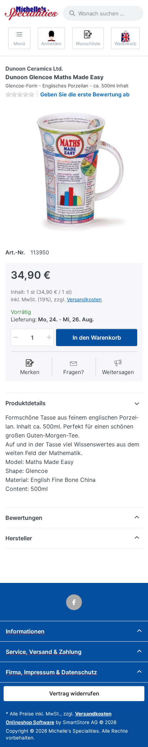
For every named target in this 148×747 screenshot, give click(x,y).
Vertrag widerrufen (74, 693)
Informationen (25, 631)
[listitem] (74, 172)
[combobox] (103, 13)
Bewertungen (23, 517)
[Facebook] (74, 602)
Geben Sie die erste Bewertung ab (84, 94)
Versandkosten (84, 299)
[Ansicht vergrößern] (74, 172)
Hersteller (18, 538)
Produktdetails (25, 403)
